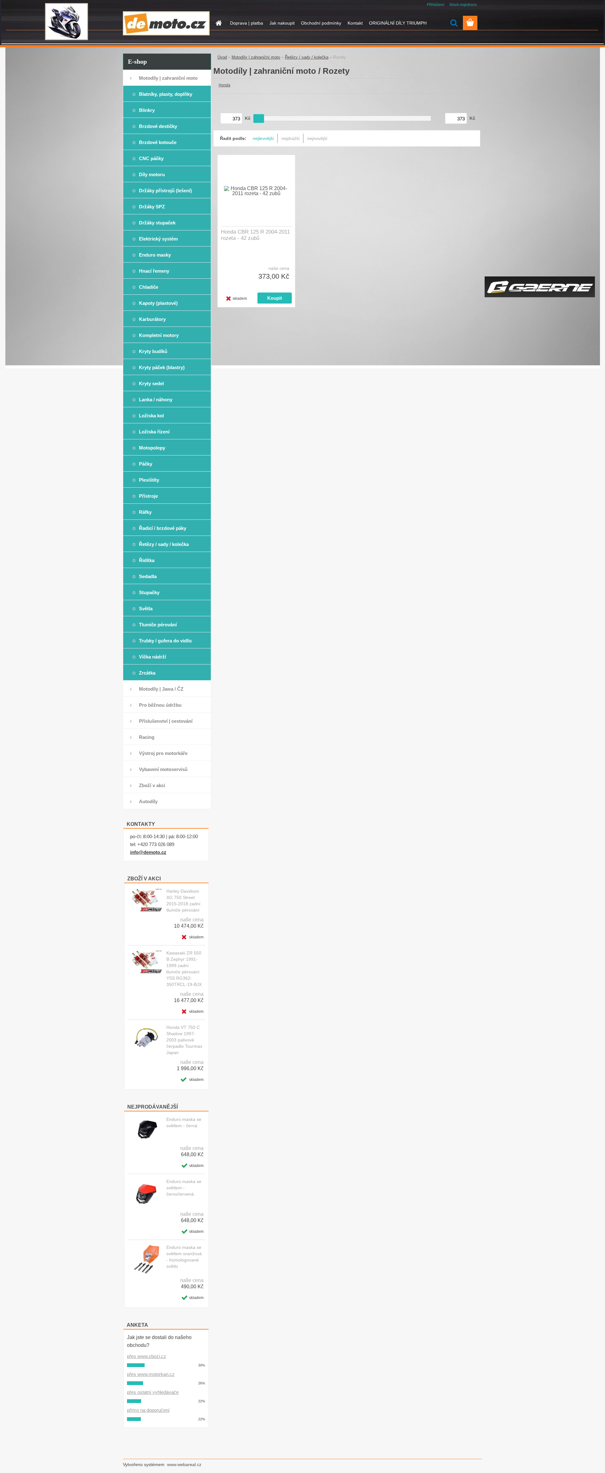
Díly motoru (152, 174)
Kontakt (355, 23)
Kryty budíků (153, 351)
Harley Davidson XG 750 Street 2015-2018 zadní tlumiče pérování (183, 901)
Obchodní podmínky (321, 23)
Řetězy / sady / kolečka (164, 544)
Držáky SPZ (152, 206)
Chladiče (148, 287)
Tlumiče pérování (158, 624)
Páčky (145, 464)
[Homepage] (218, 23)
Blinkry (147, 110)
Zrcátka (147, 673)
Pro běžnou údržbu (160, 705)
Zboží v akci (152, 785)
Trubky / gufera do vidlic (165, 640)
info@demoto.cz (148, 852)
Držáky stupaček (157, 222)
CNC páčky (151, 158)
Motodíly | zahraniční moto (168, 78)
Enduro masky (155, 255)
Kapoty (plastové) (158, 303)
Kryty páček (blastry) (162, 367)
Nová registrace (463, 5)
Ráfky (145, 512)
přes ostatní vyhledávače (153, 1392)
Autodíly (148, 801)
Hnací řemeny (154, 271)
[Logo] (166, 23)
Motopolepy (152, 447)
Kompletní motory (159, 335)
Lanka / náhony (155, 399)
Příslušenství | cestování (166, 721)
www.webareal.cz (184, 1464)
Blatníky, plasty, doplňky (165, 94)
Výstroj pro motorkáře (163, 753)
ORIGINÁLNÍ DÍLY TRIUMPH (398, 23)
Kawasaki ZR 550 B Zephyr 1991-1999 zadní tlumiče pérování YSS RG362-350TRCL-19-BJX (184, 968)
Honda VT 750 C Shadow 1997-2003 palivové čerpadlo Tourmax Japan (184, 1040)
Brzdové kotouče (157, 142)
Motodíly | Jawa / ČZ (161, 689)
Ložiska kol (151, 415)
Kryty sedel (151, 383)
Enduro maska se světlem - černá (183, 1122)
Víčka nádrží (152, 656)
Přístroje (148, 496)
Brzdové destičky (158, 126)
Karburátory (152, 319)
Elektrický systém (158, 238)
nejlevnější (263, 138)
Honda (224, 85)
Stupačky (149, 592)
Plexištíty (149, 480)
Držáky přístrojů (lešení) (165, 190)
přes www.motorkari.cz (151, 1374)
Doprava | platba (246, 23)
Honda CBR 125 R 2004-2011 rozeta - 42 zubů (255, 235)
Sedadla (148, 576)
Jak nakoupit (282, 23)
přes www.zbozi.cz (146, 1356)
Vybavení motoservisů (163, 769)
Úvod (222, 57)
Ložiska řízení (154, 431)
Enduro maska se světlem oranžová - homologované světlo (184, 1257)
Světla (146, 608)
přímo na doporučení (148, 1410)
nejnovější (317, 138)
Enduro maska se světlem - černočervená (183, 1188)
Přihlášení (435, 5)
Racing (146, 737)
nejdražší (290, 138)
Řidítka (146, 560)
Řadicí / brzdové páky (162, 528)
